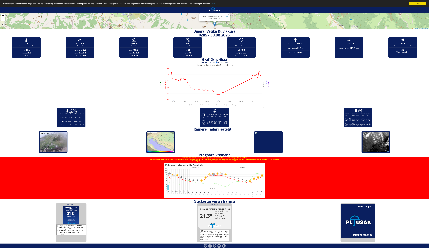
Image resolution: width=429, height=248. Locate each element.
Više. (213, 3)
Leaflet (416, 28)
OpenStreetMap (424, 28)
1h (210, 62)
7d (223, 62)
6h (214, 62)
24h (218, 62)
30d (227, 62)
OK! (417, 3)
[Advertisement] (17, 36)
